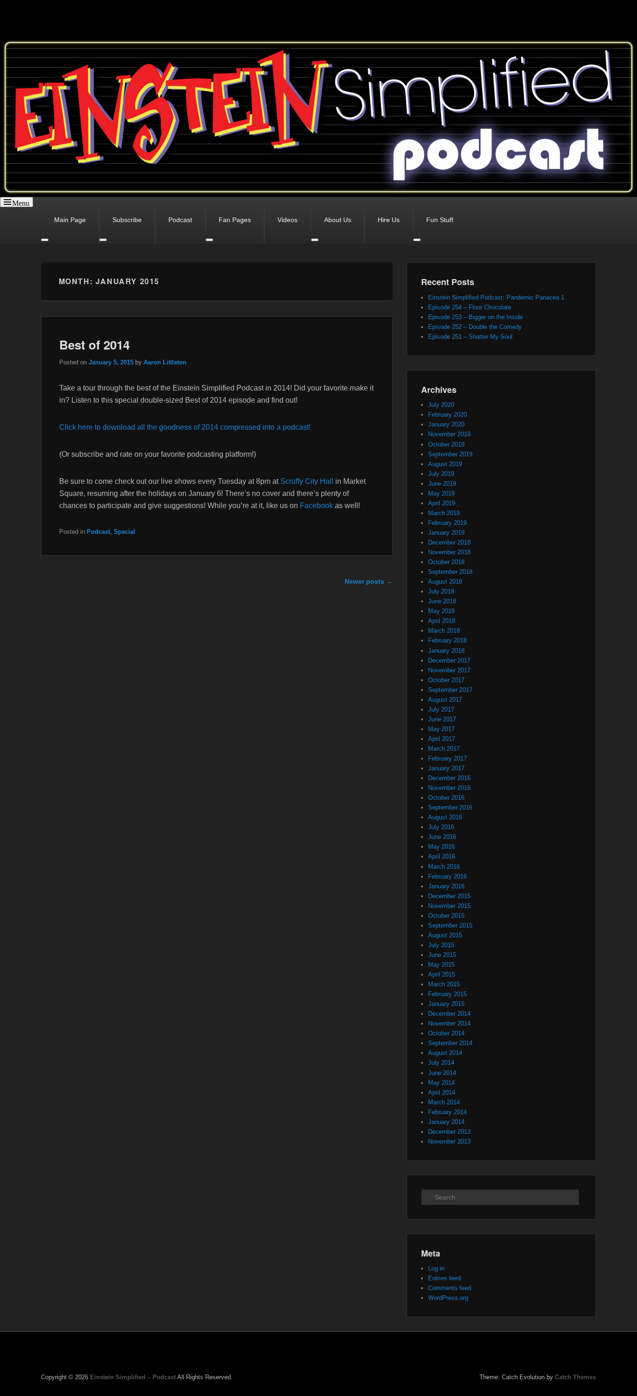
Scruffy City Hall (306, 481)
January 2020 (446, 424)
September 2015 (450, 925)
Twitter (567, 1354)
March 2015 (444, 984)
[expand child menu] (314, 239)
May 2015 (441, 964)
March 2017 (444, 748)
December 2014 (449, 1013)
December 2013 (449, 1131)
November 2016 (449, 787)
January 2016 (446, 886)
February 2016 (447, 876)
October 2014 (446, 1033)
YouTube (588, 1354)
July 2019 (441, 473)
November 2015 (449, 905)
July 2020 (441, 404)
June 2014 (442, 1072)
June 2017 (442, 719)
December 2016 (449, 778)
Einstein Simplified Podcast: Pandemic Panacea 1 (496, 297)
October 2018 (446, 561)
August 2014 (445, 1052)
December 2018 (449, 542)
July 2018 (441, 591)
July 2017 (441, 709)
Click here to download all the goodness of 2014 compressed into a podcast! (185, 427)
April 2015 (441, 974)
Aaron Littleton (165, 362)
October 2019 (446, 444)
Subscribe (127, 219)
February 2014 (447, 1112)
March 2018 (444, 630)
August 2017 (445, 699)
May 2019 (441, 493)
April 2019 (441, 503)
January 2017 (446, 768)
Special (124, 531)
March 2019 (444, 513)
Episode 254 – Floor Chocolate (469, 307)
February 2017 (447, 758)
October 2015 (446, 915)
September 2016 (450, 807)
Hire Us (389, 219)
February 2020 (447, 414)
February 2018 (447, 640)
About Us (337, 219)
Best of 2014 (94, 344)
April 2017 (441, 738)
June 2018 (442, 601)
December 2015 (449, 896)
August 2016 (445, 817)
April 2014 (441, 1092)
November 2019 (449, 434)
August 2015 (445, 935)
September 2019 (450, 454)
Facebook (316, 506)
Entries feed (444, 1278)
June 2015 (442, 954)
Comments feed (449, 1287)
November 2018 (449, 552)
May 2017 (441, 729)
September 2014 (450, 1043)
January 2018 (446, 650)
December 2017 (449, 660)
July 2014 (441, 1062)
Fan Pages (235, 219)
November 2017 (449, 670)
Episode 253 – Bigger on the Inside (475, 317)
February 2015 (447, 994)
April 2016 (441, 856)
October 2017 (446, 680)
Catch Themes (575, 1377)
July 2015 (441, 945)
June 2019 (442, 483)
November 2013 (449, 1141)
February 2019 (447, 522)
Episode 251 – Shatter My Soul (470, 336)
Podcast (180, 219)
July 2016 (441, 827)
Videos (287, 219)
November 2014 (449, 1023)
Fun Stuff (439, 219)
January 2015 (446, 1003)
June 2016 (442, 836)
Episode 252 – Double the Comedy (475, 326)
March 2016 (444, 866)
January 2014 (446, 1121)
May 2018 (441, 610)
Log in (436, 1268)
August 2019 (445, 464)
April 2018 (441, 620)
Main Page (70, 219)
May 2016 (441, 846)
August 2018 (445, 581)
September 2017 (450, 689)
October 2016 (446, 797)
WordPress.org (448, 1297)
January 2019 (446, 532)
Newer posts (369, 581)
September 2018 (450, 571)
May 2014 (441, 1082)
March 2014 (444, 1102)
